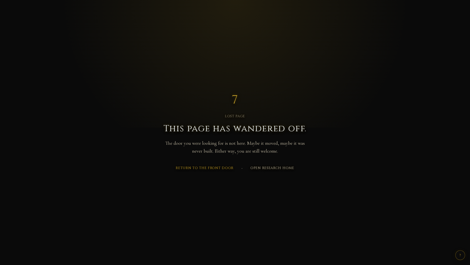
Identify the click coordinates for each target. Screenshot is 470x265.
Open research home (272, 168)
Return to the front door (205, 168)
